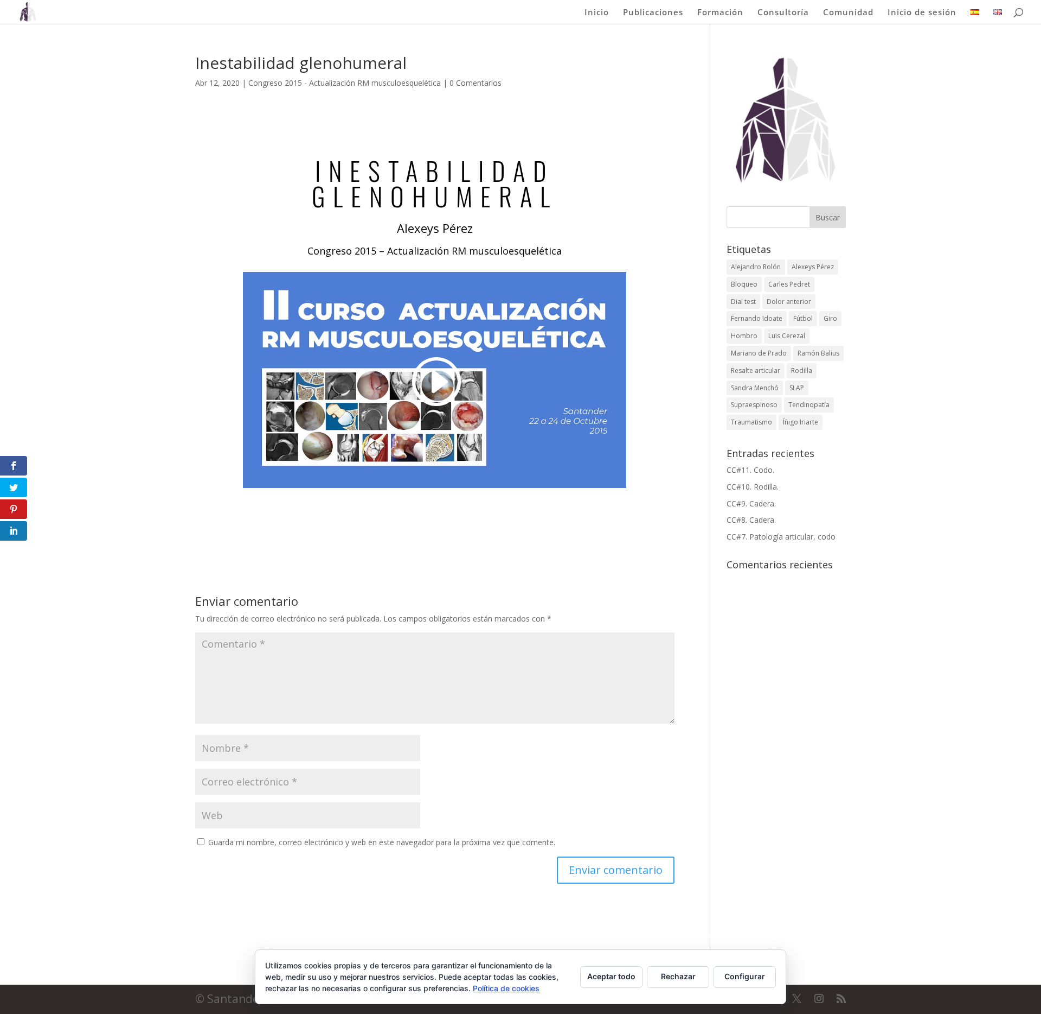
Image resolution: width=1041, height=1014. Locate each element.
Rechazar (678, 976)
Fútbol (803, 318)
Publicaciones (653, 12)
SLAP (796, 387)
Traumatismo (751, 422)
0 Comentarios (475, 83)
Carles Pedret (789, 284)
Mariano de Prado (759, 353)
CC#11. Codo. (750, 470)
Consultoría (783, 12)
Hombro (744, 335)
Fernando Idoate (756, 318)
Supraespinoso (754, 404)
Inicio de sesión (922, 12)
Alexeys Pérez (813, 266)
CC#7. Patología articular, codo (781, 536)
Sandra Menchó (755, 387)
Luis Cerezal (786, 335)
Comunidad (848, 12)
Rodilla (801, 370)
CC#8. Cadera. (751, 520)
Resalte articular (755, 370)
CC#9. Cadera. (751, 503)
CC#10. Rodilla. (753, 486)
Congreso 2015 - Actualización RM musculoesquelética (344, 83)
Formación (720, 12)
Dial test (743, 301)
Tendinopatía (809, 404)
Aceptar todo (611, 976)
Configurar (744, 976)
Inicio (596, 12)
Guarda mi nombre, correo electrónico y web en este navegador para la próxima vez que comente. (381, 842)
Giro (830, 318)
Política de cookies (506, 988)
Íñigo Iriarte (800, 422)
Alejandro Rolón (756, 266)
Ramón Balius (818, 353)
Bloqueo (744, 284)
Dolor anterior (789, 301)
